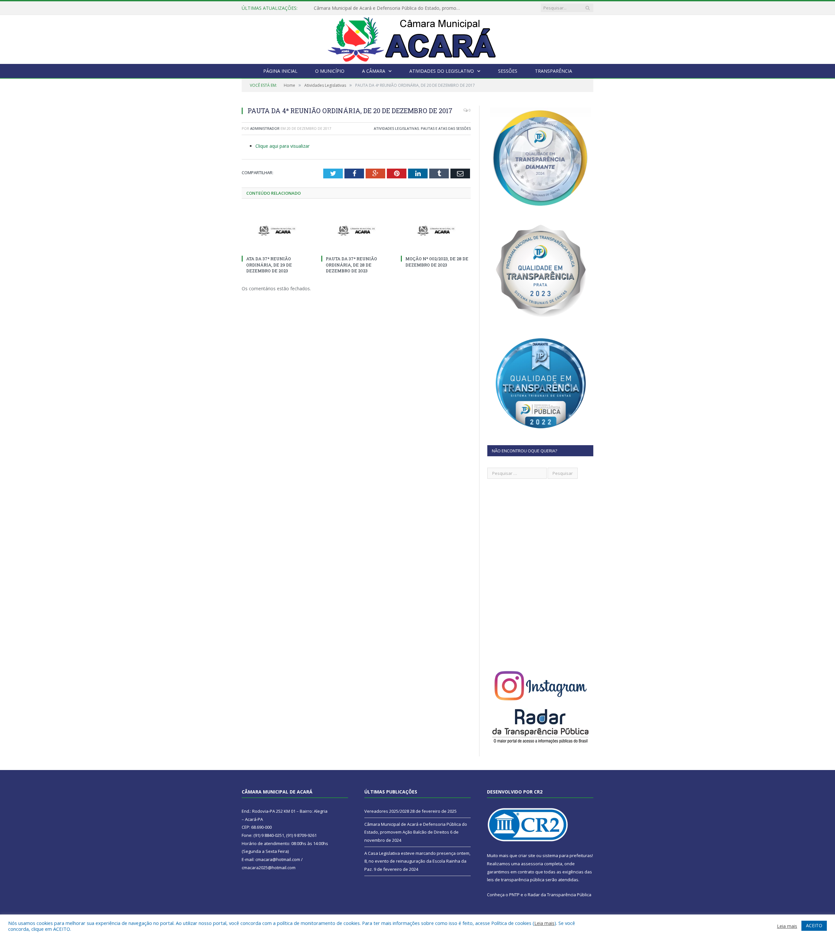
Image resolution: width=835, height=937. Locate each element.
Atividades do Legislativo (441, 71)
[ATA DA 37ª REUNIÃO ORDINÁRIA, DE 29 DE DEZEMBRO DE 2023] (276, 230)
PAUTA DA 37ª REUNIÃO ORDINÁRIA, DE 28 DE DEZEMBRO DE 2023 (351, 264)
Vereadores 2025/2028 (386, 811)
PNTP (514, 895)
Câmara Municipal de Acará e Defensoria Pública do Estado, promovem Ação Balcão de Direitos (389, 8)
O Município (329, 71)
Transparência (553, 71)
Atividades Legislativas (396, 128)
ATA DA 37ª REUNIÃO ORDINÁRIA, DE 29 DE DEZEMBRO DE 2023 (269, 264)
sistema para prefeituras (567, 855)
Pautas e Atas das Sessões (446, 128)
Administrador (265, 128)
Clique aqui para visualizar (282, 146)
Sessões (507, 71)
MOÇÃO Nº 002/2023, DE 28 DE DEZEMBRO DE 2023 (436, 261)
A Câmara (373, 71)
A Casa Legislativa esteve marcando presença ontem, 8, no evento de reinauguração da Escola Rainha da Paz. (417, 861)
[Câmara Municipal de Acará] (417, 38)
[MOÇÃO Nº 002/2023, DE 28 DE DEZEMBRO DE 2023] (436, 230)
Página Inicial (280, 71)
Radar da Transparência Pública (559, 895)
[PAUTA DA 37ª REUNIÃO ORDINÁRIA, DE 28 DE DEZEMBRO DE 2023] (356, 230)
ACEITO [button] (814, 925)
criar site (526, 855)
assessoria (532, 864)
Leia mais (544, 923)
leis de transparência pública (515, 880)
